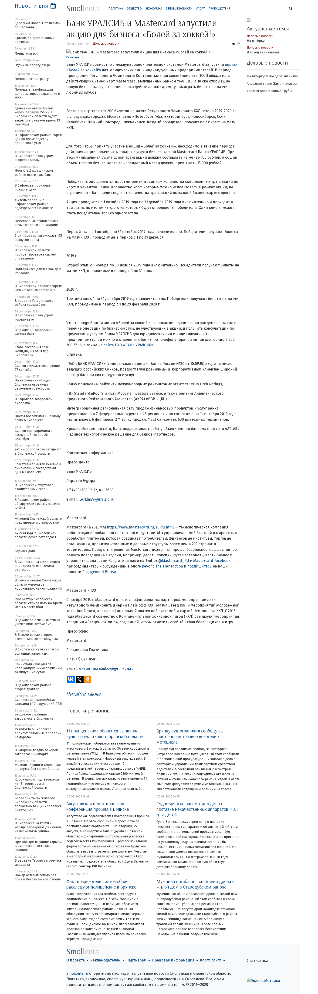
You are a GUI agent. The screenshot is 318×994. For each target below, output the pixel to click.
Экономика (153, 8)
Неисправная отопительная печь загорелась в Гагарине (37, 223)
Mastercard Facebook (211, 560)
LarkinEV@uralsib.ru (96, 499)
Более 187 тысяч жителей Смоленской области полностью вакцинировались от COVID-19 (38, 804)
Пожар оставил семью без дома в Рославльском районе (38, 877)
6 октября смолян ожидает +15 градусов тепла (38, 238)
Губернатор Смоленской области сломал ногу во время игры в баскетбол (39, 603)
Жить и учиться (285, 84)
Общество (134, 8)
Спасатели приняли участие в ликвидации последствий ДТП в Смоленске (38, 468)
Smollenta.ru (77, 973)
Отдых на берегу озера (33, 65)
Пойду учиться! (26, 54)
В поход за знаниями (263, 52)
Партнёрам (136, 960)
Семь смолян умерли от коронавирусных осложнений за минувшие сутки (38, 668)
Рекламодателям (105, 960)
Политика (115, 8)
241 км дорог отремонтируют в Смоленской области (38, 451)
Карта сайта (210, 960)
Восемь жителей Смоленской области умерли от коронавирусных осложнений (38, 584)
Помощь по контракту (32, 79)
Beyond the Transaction (162, 566)
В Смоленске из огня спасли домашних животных (37, 651)
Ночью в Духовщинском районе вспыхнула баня (34, 173)
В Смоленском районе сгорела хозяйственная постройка (38, 288)
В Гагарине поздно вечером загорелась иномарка (36, 752)
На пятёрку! (256, 41)
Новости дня (31, 6)
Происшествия (219, 8)
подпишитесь (199, 566)
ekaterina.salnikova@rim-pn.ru (106, 668)
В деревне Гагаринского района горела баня (34, 303)
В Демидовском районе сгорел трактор (33, 687)
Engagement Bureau (99, 572)
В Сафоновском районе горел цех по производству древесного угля (38, 139)
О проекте (75, 960)
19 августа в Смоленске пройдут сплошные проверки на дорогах (38, 733)
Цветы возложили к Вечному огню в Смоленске (38, 418)
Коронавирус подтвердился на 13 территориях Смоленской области (37, 783)
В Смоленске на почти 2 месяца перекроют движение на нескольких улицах (38, 827)
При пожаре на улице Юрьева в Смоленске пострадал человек (38, 846)
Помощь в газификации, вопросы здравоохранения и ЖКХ (37, 94)
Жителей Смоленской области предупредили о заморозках (38, 521)
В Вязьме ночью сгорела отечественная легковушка (36, 637)
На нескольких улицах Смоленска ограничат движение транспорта (32, 384)
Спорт (200, 8)
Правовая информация (173, 960)
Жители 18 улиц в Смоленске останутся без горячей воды (38, 767)
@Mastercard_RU (173, 560)
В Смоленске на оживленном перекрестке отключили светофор (37, 566)
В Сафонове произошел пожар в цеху (33, 187)
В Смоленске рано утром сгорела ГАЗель (34, 158)
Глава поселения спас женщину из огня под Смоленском (32, 351)
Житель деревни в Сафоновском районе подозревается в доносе (34, 204)
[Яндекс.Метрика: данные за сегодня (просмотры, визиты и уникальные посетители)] (263, 981)
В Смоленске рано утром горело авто (34, 317)
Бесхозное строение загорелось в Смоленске (34, 716)
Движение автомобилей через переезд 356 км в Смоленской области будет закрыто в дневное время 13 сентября (37, 116)
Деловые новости (179, 8)
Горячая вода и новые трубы (269, 91)
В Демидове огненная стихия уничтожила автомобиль (37, 622)
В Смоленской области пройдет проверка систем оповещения (35, 254)
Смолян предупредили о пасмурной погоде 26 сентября (34, 435)
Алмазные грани (259, 84)
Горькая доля (25, 551)
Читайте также (83, 693)
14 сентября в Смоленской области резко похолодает (35, 535)
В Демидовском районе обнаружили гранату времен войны (37, 504)
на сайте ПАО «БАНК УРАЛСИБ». (126, 345)
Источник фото (77, 57)
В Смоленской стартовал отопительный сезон (34, 487)
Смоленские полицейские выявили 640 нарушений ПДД (38, 702)
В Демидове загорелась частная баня (33, 332)
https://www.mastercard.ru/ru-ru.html (140, 527)
